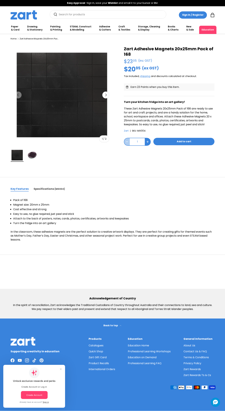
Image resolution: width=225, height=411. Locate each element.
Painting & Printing (56, 28)
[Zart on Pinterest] (41, 360)
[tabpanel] (112, 220)
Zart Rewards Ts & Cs (197, 375)
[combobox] (108, 14)
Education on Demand (142, 357)
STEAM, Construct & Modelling (80, 28)
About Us (189, 345)
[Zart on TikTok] (34, 360)
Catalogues (96, 345)
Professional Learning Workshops (149, 351)
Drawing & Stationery (34, 28)
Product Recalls (99, 363)
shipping (145, 76)
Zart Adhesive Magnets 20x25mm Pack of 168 (39, 39)
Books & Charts (173, 28)
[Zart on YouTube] (19, 360)
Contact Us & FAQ (195, 351)
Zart (126, 130)
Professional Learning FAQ (144, 363)
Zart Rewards (192, 369)
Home (13, 39)
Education (208, 29)
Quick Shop (96, 351)
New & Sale (190, 28)
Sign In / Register (193, 14)
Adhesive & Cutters (105, 28)
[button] (212, 15)
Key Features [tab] (20, 189)
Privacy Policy (192, 363)
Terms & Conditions (196, 357)
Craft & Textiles (124, 28)
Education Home (138, 345)
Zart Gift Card (98, 357)
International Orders (102, 369)
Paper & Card (15, 28)
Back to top (110, 325)
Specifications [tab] (49, 189)
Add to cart (184, 141)
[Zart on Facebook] (12, 360)
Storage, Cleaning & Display (149, 28)
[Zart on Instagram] (27, 360)
